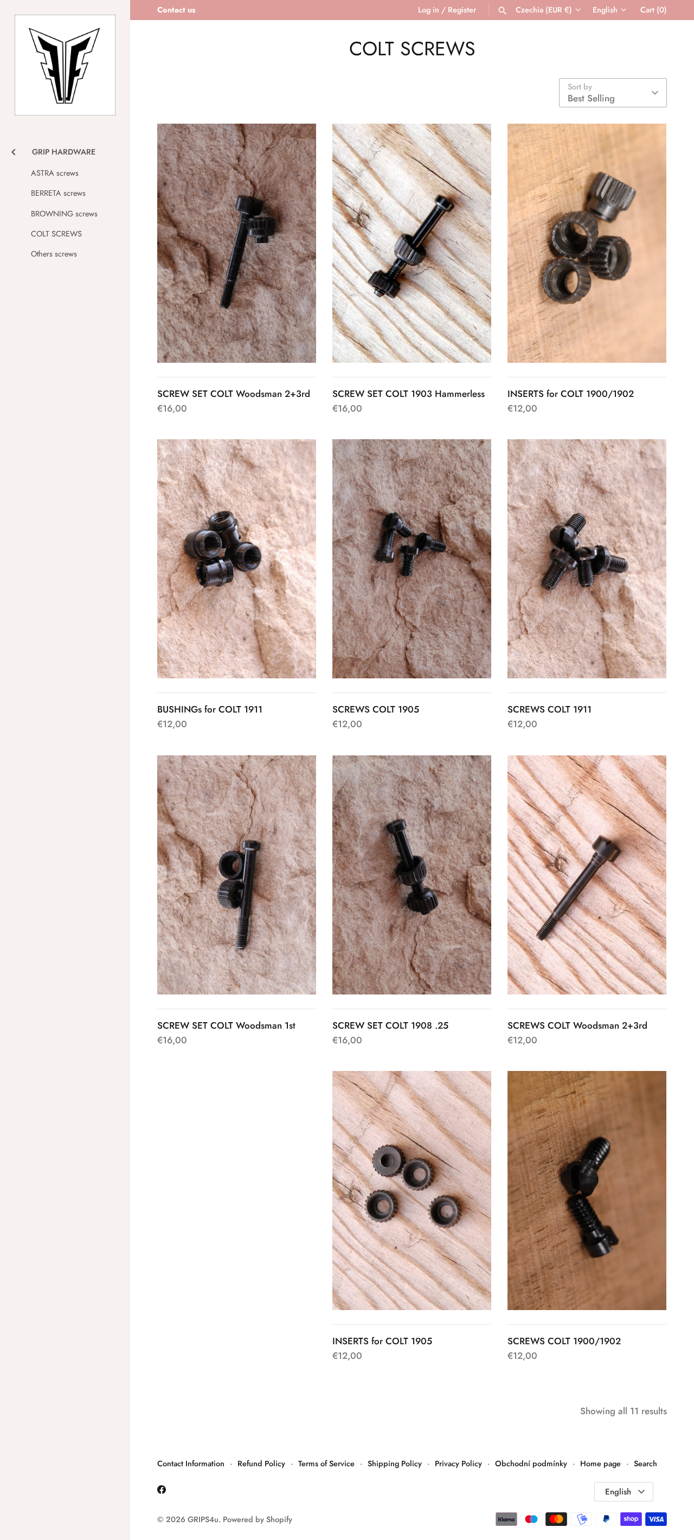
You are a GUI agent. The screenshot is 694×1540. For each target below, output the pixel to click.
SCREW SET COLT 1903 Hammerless (408, 393)
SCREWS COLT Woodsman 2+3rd (577, 1025)
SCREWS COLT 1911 (549, 709)
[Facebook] (161, 1492)
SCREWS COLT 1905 (375, 709)
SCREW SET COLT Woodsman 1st (226, 1025)
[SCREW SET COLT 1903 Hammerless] (411, 243)
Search (645, 1463)
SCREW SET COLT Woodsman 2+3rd (233, 393)
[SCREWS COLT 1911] (586, 558)
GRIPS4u (203, 1519)
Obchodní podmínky (531, 1463)
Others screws (54, 253)
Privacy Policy (458, 1463)
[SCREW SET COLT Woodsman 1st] (236, 874)
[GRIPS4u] (65, 65)
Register (462, 9)
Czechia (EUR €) (544, 10)
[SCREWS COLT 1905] (411, 558)
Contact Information (190, 1463)
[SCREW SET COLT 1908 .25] (411, 874)
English (605, 10)
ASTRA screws (55, 173)
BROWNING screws (64, 213)
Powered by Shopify (257, 1519)
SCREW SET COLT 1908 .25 (390, 1025)
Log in (428, 9)
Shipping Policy (395, 1463)
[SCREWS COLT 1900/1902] (586, 1190)
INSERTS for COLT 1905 (382, 1341)
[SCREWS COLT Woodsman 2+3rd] (586, 874)
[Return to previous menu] (13, 151)
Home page (600, 1463)
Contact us (176, 9)
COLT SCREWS (56, 233)
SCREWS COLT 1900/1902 (564, 1341)
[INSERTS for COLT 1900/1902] (586, 243)
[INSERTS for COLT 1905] (411, 1190)
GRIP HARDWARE (63, 151)
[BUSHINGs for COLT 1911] (236, 558)
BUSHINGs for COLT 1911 (209, 709)
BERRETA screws (58, 193)
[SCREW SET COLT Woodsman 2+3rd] (236, 243)
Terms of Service (326, 1463)
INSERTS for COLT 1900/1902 (570, 393)
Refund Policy (261, 1463)
